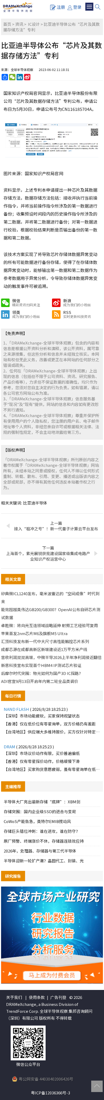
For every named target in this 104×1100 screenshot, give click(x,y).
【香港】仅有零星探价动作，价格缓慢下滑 (42, 761)
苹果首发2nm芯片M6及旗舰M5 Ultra (34, 633)
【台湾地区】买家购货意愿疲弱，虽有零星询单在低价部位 (52, 769)
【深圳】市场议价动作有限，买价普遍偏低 (42, 753)
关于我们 (14, 997)
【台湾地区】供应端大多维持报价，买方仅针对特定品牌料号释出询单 (52, 731)
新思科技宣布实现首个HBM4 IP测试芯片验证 (41, 665)
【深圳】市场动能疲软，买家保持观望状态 (42, 716)
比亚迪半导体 (35, 503)
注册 (61, 7)
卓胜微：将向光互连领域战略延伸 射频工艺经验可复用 (49, 625)
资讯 (19, 24)
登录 (77, 7)
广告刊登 (58, 997)
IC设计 (34, 24)
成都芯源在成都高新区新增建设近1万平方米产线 (44, 649)
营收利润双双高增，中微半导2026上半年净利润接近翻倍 (51, 657)
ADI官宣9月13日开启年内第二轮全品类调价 (39, 681)
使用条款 (37, 997)
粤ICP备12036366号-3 (50, 1092)
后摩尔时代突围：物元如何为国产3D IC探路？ (42, 673)
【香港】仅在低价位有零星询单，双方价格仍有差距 (50, 724)
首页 (7, 24)
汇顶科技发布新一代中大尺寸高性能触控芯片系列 (45, 641)
